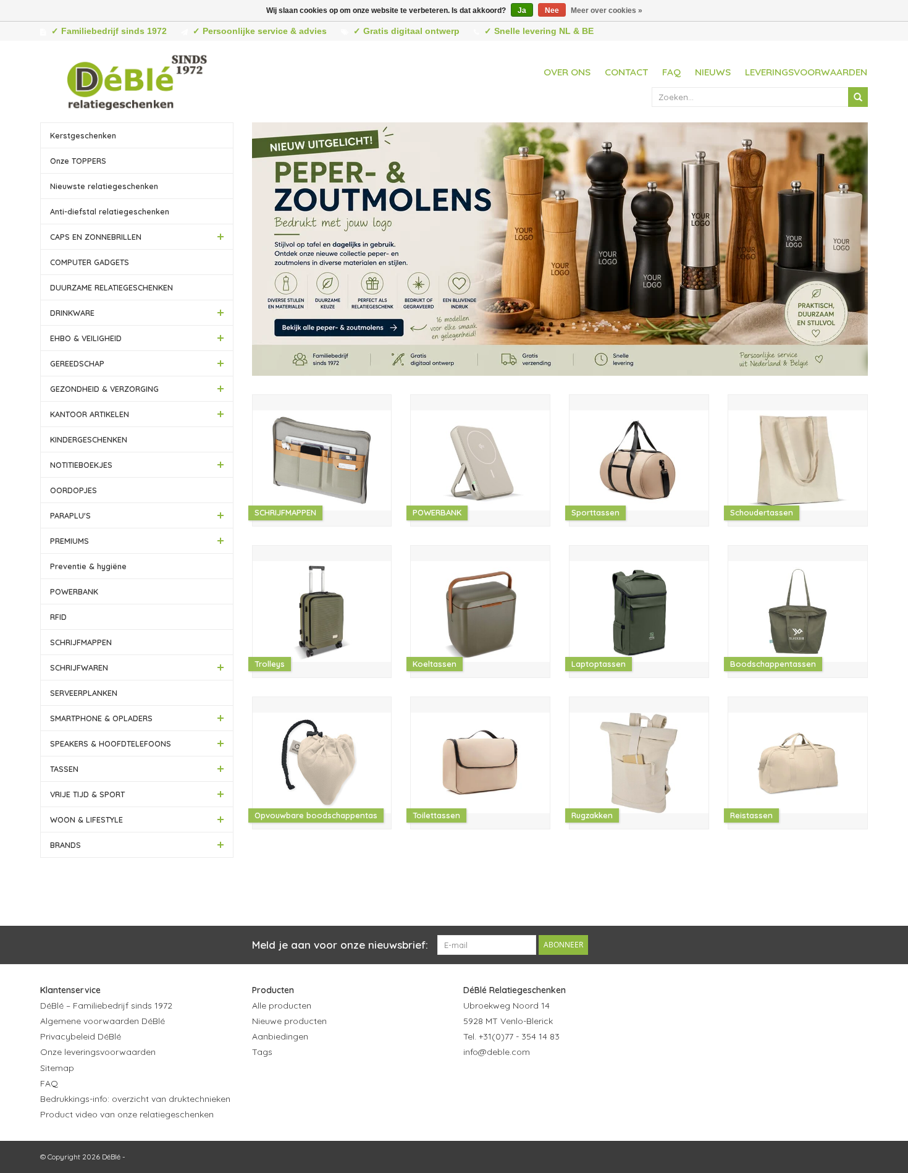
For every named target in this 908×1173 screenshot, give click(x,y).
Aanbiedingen (280, 1036)
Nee (552, 10)
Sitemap (57, 1067)
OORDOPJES (73, 490)
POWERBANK (74, 591)
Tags (262, 1051)
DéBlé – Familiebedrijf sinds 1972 (106, 1005)
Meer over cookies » (606, 10)
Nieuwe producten (289, 1021)
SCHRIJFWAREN (79, 667)
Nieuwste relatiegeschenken (104, 186)
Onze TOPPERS (78, 161)
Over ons (567, 72)
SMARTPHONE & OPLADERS (101, 718)
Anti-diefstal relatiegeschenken (109, 211)
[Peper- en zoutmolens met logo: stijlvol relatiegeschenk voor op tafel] (560, 249)
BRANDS (65, 845)
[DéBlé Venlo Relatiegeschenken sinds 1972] (137, 80)
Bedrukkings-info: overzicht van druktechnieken (135, 1098)
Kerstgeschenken (83, 135)
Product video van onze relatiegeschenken (127, 1114)
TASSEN (64, 769)
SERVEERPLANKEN (83, 693)
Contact (626, 72)
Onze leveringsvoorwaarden (98, 1051)
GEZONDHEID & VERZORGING (104, 389)
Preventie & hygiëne (88, 566)
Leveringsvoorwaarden (806, 72)
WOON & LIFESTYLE (86, 819)
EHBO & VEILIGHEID (86, 338)
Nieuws (713, 72)
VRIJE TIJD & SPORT (87, 794)
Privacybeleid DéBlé (80, 1036)
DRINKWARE (72, 313)
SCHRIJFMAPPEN (81, 642)
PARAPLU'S (70, 515)
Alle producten (281, 1005)
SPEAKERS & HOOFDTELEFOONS (110, 743)
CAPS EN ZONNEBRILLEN (95, 237)
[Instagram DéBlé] (540, 1083)
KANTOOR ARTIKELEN (89, 414)
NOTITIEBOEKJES (81, 465)
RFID (58, 617)
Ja (522, 10)
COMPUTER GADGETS (89, 262)
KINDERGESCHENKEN (88, 439)
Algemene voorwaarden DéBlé (102, 1021)
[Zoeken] (858, 97)
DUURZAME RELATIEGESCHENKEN (111, 287)
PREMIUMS (69, 541)
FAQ (671, 72)
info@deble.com (496, 1051)
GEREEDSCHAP (77, 363)
